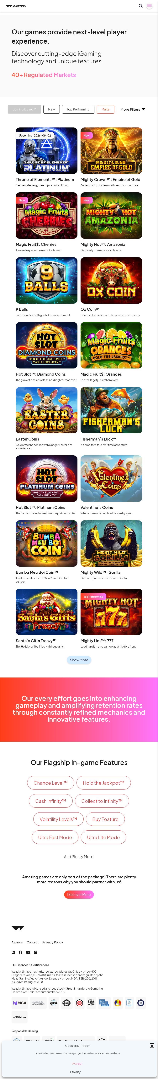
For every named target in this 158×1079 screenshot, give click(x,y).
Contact (33, 942)
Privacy (75, 1072)
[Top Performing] (111, 611)
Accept (77, 1063)
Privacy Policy (52, 942)
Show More (79, 660)
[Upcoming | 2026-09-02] (46, 150)
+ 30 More (19, 1017)
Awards (17, 942)
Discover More (79, 894)
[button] (152, 1045)
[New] (111, 150)
